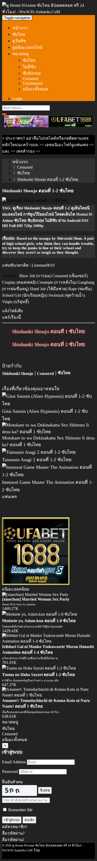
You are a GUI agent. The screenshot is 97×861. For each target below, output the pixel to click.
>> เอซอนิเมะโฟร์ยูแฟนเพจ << (66, 145)
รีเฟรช (45, 790)
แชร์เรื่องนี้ (11, 317)
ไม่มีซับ (29, 67)
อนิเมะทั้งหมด (35, 89)
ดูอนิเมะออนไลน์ (27, 47)
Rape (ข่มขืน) (80, 289)
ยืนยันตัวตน (12, 782)
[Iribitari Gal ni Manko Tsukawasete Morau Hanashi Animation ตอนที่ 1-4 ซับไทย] (48, 641)
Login (17, 98)
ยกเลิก (29, 820)
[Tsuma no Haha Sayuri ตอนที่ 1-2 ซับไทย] (39, 668)
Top (36, 850)
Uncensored (32, 83)
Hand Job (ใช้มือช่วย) (48, 289)
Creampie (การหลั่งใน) (56, 282)
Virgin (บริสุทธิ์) (15, 302)
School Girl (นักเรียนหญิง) (24, 295)
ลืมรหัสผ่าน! (13, 839)
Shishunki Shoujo (17, 373)
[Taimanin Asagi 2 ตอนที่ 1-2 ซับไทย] (39, 452)
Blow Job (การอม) (35, 276)
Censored (30, 78)
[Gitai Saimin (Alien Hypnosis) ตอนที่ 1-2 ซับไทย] (48, 403)
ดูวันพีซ (19, 41)
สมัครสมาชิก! (14, 826)
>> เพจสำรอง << (25, 151)
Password (10, 771)
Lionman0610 (43, 265)
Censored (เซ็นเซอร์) (70, 276)
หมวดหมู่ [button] (20, 54)
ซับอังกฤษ (32, 73)
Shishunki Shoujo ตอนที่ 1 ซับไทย (48, 331)
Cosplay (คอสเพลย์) (19, 282)
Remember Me (20, 810)
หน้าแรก (20, 28)
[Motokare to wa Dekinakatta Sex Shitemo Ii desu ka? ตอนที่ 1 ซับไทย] (48, 431)
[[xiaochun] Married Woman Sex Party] (35, 594)
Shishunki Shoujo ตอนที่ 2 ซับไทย (48, 344)
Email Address (14, 762)
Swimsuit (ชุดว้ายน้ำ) (66, 295)
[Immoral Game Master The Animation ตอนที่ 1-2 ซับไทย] (48, 474)
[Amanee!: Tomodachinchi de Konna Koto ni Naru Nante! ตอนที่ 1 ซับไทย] (48, 695)
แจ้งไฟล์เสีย (12, 311)
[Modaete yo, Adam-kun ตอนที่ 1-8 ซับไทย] (39, 614)
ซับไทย (18, 34)
